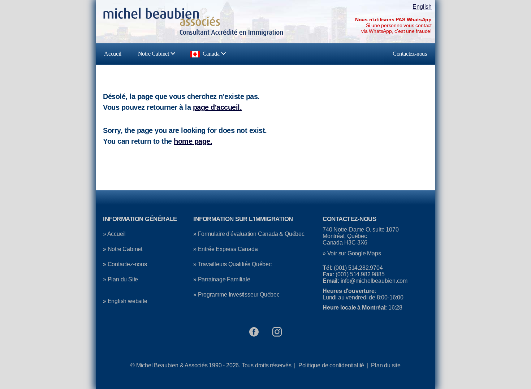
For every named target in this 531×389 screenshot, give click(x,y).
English (422, 7)
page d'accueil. (217, 107)
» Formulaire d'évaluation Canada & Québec (249, 234)
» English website (125, 301)
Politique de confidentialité (331, 365)
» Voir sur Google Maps (352, 253)
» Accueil (114, 234)
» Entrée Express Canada (225, 249)
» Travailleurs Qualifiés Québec (232, 264)
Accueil (112, 54)
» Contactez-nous (125, 264)
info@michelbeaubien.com (374, 281)
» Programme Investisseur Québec (236, 294)
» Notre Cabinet (122, 249)
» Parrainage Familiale (221, 279)
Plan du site (386, 365)
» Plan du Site (120, 279)
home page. (193, 141)
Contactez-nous (410, 54)
